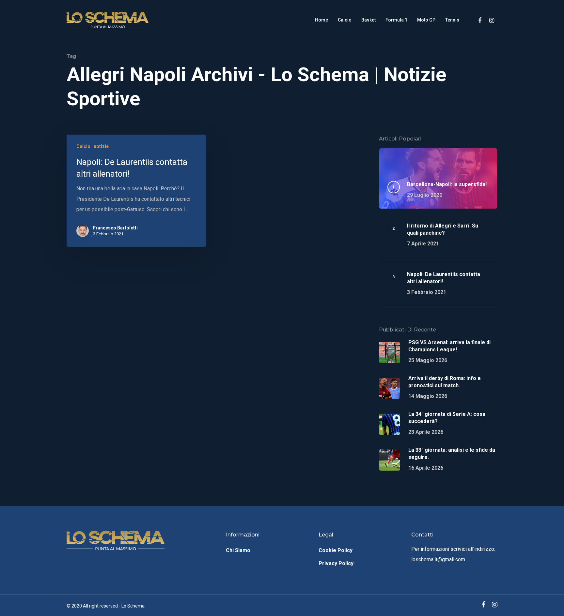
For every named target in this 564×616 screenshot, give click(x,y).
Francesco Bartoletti (115, 227)
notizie (101, 146)
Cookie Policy (335, 550)
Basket (368, 20)
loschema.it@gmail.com (438, 559)
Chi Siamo (238, 550)
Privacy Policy (336, 563)
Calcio (345, 20)
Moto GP (426, 20)
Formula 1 (396, 20)
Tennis (452, 20)
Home (321, 20)
